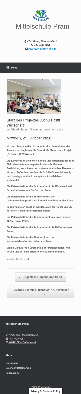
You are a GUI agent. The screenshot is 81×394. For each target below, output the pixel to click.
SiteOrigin (45, 386)
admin (60, 129)
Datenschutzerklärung (18, 367)
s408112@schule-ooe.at (42, 48)
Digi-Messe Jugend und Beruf (40, 277)
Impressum (12, 373)
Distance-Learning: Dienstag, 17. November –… (41, 292)
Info (28, 259)
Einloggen (12, 363)
